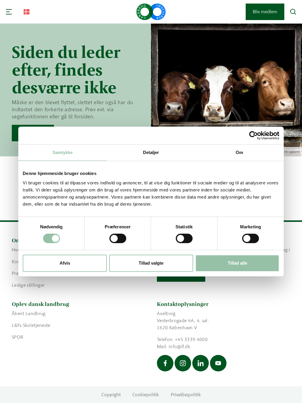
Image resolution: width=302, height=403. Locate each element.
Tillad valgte (151, 263)
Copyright (111, 394)
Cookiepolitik (145, 394)
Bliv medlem (265, 11)
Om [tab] (239, 152)
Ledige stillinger (28, 285)
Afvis (65, 263)
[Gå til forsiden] (151, 12)
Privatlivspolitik (186, 394)
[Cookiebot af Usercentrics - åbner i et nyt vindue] (253, 135)
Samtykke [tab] (62, 152)
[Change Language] (26, 12)
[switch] (117, 238)
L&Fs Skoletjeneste (31, 325)
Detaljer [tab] (151, 152)
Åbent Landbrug (28, 313)
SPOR (17, 337)
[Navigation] (9, 12)
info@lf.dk (179, 346)
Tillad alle (237, 263)
